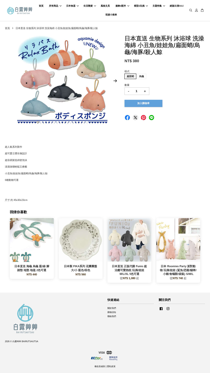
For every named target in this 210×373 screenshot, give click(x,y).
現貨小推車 (111, 14)
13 (77, 122)
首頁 (41, 5)
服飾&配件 (121, 5)
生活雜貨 (88, 5)
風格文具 (105, 5)
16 (87, 122)
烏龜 (141, 76)
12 (74, 122)
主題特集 (157, 5)
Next (115, 81)
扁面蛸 (130, 76)
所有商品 (53, 5)
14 (80, 122)
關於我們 (111, 308)
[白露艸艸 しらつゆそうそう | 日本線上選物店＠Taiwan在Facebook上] (161, 310)
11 (71, 122)
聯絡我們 (111, 316)
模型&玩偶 (139, 5)
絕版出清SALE (177, 5)
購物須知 (111, 312)
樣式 (127, 71)
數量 (127, 85)
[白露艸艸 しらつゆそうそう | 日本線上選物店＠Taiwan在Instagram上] (168, 310)
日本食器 (70, 5)
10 (67, 122)
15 (84, 122)
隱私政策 (111, 366)
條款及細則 (99, 366)
